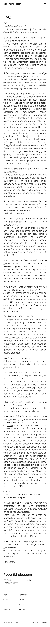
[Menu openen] (45, 3)
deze (24, 55)
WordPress (43, 622)
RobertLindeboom (12, 3)
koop (16, 311)
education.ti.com (19, 408)
